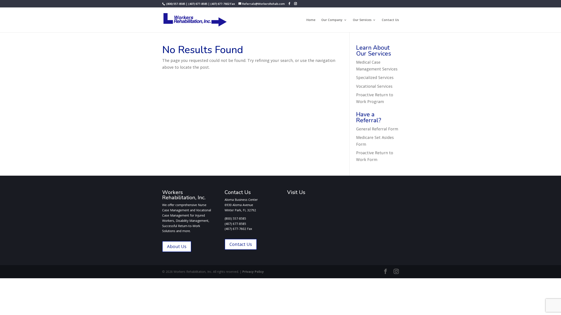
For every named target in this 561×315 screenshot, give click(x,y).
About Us (176, 246)
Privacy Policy (253, 272)
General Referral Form (377, 128)
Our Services (362, 20)
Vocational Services (374, 86)
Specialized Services (375, 77)
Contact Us (390, 20)
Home (310, 20)
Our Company (332, 20)
